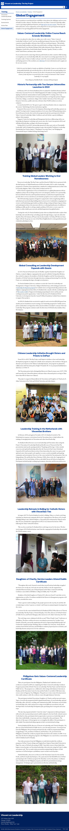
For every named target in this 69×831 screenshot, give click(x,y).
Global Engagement (6, 28)
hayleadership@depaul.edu (8, 822)
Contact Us (23, 829)
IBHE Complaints (48, 829)
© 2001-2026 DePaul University (8, 829)
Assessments (5, 22)
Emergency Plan (29, 829)
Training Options (6, 19)
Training (4, 12)
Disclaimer (17, 829)
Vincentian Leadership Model (6, 15)
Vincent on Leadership (21, 11)
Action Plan (4, 25)
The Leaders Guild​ (22, 292)
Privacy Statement (57, 829)
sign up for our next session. (49, 24)
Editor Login (65, 829)
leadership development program (26, 288)
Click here (42, 61)
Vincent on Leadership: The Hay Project (19, 3)
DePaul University (2, 3)
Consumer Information (39, 829)
